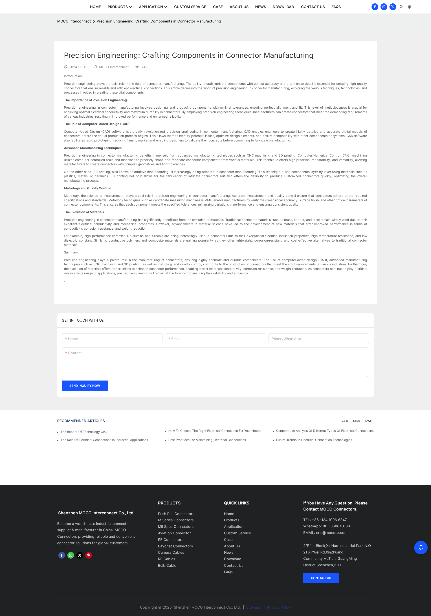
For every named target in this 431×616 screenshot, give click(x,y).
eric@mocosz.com (331, 532)
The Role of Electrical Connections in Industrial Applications (104, 440)
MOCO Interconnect (74, 21)
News (356, 420)
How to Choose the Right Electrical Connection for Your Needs (214, 430)
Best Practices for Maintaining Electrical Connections (207, 440)
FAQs (368, 420)
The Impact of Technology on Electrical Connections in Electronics (84, 432)
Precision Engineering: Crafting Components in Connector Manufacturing (159, 21)
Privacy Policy (279, 607)
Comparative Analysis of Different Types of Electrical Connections (325, 430)
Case (345, 420)
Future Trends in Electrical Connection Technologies (314, 440)
